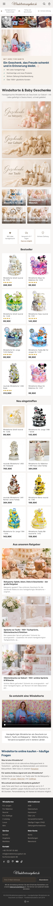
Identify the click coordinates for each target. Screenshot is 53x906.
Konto (30, 835)
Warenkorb (32, 841)
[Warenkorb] (49, 4)
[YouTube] (17, 861)
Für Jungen (6, 806)
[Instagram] (8, 861)
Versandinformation (35, 819)
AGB (29, 806)
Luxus (4, 822)
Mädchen (21, 779)
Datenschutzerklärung (17, 887)
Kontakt (5, 835)
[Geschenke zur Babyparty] (26, 115)
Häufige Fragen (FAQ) (36, 822)
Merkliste (6, 841)
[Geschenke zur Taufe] (26, 173)
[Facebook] (3, 861)
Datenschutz (33, 809)
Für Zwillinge (7, 816)
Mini (4, 826)
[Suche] (44, 4)
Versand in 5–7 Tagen (26, 238)
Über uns (31, 816)
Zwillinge (32, 779)
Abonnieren (43, 880)
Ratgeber (34, 769)
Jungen (13, 779)
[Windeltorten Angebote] (26, 22)
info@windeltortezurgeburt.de (14, 854)
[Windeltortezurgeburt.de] (26, 872)
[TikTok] (21, 861)
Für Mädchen (7, 809)
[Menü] (4, 4)
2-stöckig (6, 819)
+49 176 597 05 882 (10, 850)
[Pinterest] (12, 861)
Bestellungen (33, 838)
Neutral (5, 812)
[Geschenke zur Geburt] (26, 144)
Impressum (32, 812)
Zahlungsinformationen (37, 826)
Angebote (6, 838)
